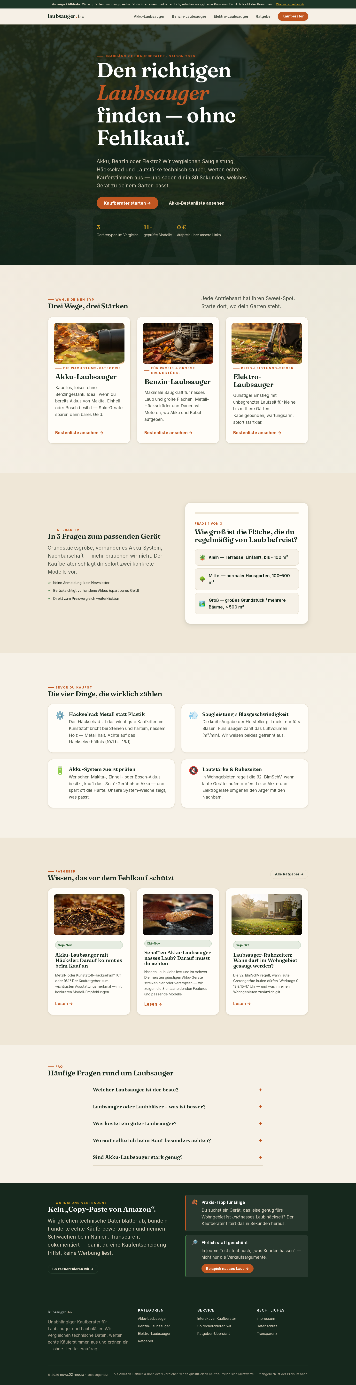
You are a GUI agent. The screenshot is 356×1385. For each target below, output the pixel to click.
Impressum (266, 1318)
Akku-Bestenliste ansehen (196, 203)
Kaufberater (293, 16)
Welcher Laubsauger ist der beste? (135, 1090)
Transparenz (267, 1333)
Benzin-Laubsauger (189, 16)
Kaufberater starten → (127, 203)
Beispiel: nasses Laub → (227, 1268)
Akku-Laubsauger (149, 16)
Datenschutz (267, 1326)
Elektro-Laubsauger (231, 16)
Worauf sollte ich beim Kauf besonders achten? (152, 1140)
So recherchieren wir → (73, 1269)
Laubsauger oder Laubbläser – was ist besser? (149, 1107)
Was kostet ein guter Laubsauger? (135, 1123)
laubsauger (66, 16)
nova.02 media (72, 1374)
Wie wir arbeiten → (290, 4)
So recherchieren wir (214, 1326)
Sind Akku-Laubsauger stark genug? (138, 1157)
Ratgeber (264, 16)
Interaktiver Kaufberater (216, 1318)
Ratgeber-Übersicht (213, 1333)
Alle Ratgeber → (289, 874)
